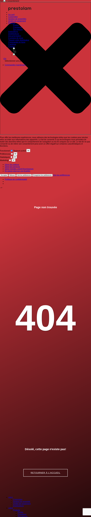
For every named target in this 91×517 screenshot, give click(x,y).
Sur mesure (18, 29)
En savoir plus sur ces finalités (17, 171)
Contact (11, 46)
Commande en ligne (16, 42)
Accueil (11, 15)
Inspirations (13, 32)
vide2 (10, 508)
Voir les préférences (24, 175)
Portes (15, 25)
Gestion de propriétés (17, 19)
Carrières (12, 44)
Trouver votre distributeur (18, 40)
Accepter (4, 175)
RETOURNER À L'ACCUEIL (45, 473)
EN (5, 59)
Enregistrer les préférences (42, 175)
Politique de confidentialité (16, 179)
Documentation (14, 36)
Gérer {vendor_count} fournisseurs (19, 169)
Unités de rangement (17, 21)
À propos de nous (15, 38)
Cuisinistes (13, 17)
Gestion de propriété (21, 502)
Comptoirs (17, 27)
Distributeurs (13, 34)
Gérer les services (12, 167)
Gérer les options (12, 165)
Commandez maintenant (15, 65)
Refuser (12, 175)
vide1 (10, 497)
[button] (45, 68)
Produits (11, 23)
